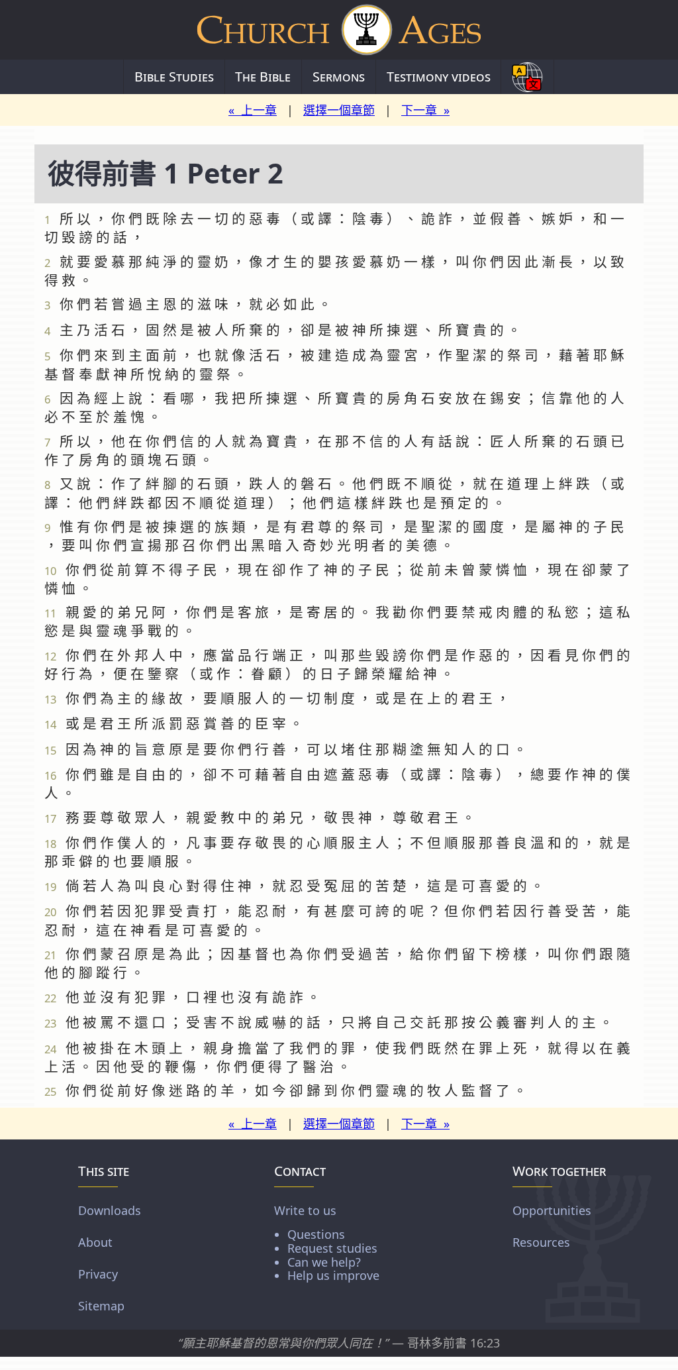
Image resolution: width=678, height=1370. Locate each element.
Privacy (98, 1274)
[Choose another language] (527, 77)
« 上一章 (252, 110)
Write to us (326, 1242)
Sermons (339, 76)
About (95, 1242)
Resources (541, 1242)
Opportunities (551, 1210)
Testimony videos (439, 76)
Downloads (109, 1210)
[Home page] (339, 30)
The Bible (263, 76)
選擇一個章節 (339, 110)
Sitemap (101, 1306)
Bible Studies (174, 76)
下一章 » (425, 110)
